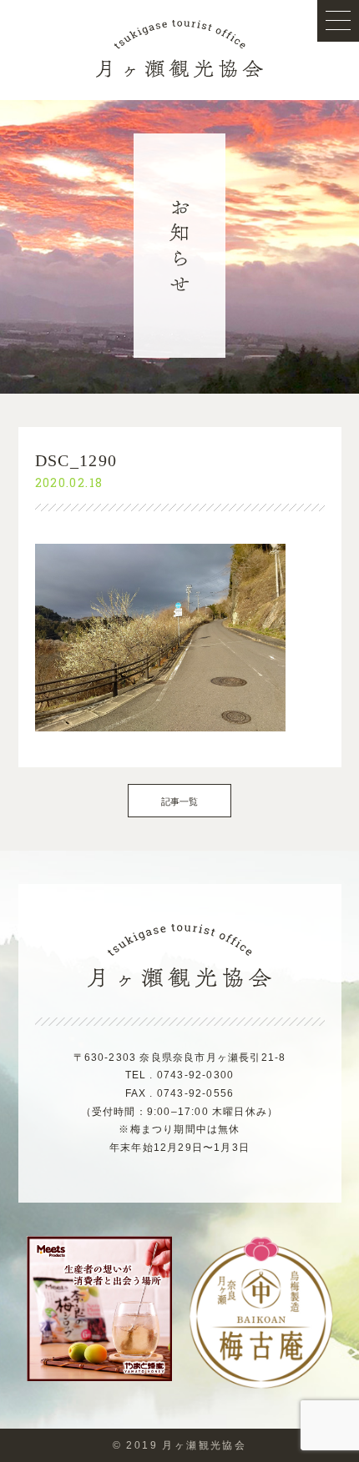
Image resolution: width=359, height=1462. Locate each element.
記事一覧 (180, 801)
